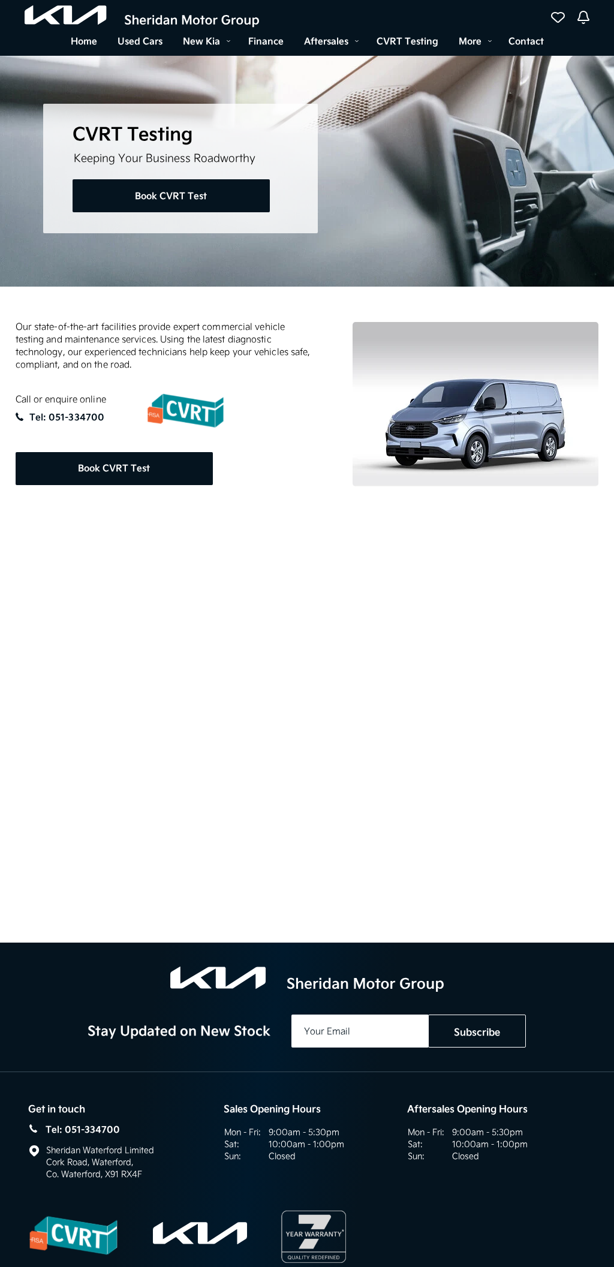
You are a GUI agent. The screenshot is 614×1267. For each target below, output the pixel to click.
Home (84, 41)
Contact (526, 41)
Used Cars (140, 41)
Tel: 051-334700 (67, 417)
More (470, 41)
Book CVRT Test (171, 196)
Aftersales (326, 41)
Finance (266, 41)
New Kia (201, 41)
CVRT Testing (407, 41)
